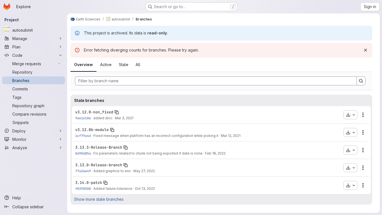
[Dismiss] (365, 50)
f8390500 (83, 188)
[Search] (361, 80)
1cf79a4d (83, 136)
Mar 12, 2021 (230, 136)
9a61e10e (83, 118)
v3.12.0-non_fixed (94, 111)
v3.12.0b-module (92, 129)
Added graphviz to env (112, 171)
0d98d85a (83, 153)
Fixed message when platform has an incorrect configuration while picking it (155, 136)
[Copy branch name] (116, 112)
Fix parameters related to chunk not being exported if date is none (147, 153)
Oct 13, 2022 (145, 188)
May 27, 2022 (144, 171)
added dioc (102, 118)
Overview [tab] (83, 64)
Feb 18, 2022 (215, 153)
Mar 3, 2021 (124, 118)
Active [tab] (106, 64)
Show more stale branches (99, 199)
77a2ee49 (83, 171)
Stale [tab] (123, 64)
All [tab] (138, 64)
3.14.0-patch (88, 182)
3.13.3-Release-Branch (98, 147)
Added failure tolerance (112, 188)
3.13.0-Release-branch (98, 164)
